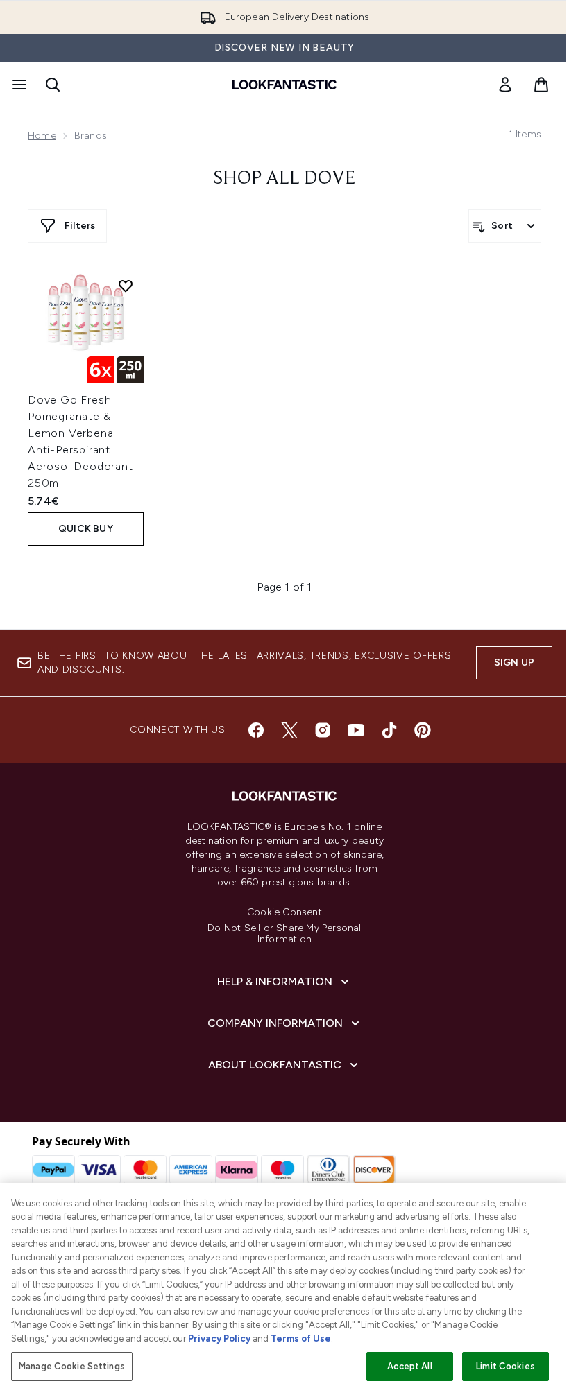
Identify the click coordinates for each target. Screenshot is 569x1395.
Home (42, 135)
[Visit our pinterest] (422, 730)
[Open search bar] (52, 84)
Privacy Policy (219, 1338)
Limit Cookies (505, 1366)
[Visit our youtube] (356, 730)
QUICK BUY (85, 529)
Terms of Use (301, 1338)
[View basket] (541, 84)
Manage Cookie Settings (72, 1366)
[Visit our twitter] (289, 730)
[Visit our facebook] (256, 730)
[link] (505, 84)
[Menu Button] (18, 84)
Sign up (514, 662)
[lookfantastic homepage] (284, 84)
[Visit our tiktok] (389, 730)
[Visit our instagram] (322, 730)
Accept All (409, 1366)
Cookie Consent (284, 912)
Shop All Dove (284, 179)
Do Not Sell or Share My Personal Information (284, 934)
